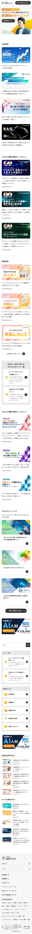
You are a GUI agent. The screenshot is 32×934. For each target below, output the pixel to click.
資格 (3, 906)
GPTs (18, 913)
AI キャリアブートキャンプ (9, 916)
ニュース (19, 906)
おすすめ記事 (5, 913)
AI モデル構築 (22, 919)
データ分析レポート (7, 909)
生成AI (7, 906)
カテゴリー (5, 864)
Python (13, 913)
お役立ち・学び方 (7, 903)
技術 (23, 916)
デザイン (25, 906)
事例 (28, 919)
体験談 (15, 903)
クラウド (16, 909)
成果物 (15, 919)
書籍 (19, 916)
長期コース (26, 903)
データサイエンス (7, 919)
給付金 (20, 903)
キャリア (23, 909)
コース (3, 869)
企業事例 (13, 906)
